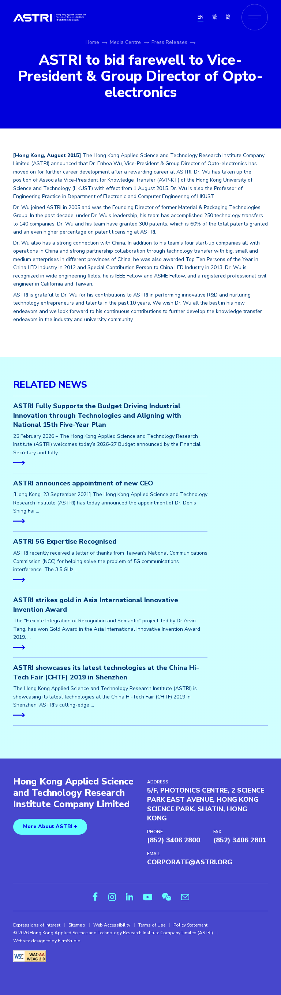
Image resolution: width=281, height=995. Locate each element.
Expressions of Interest (36, 925)
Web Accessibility (111, 925)
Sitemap (76, 925)
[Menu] (254, 17)
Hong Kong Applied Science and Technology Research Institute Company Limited (73, 793)
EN (200, 17)
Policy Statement (190, 925)
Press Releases (169, 42)
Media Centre (125, 42)
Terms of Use (151, 925)
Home (92, 42)
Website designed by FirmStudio (46, 941)
